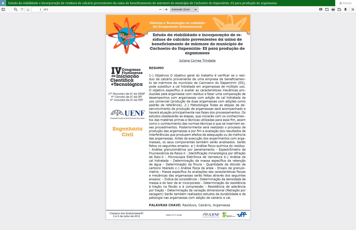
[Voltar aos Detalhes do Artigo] (3, 3)
